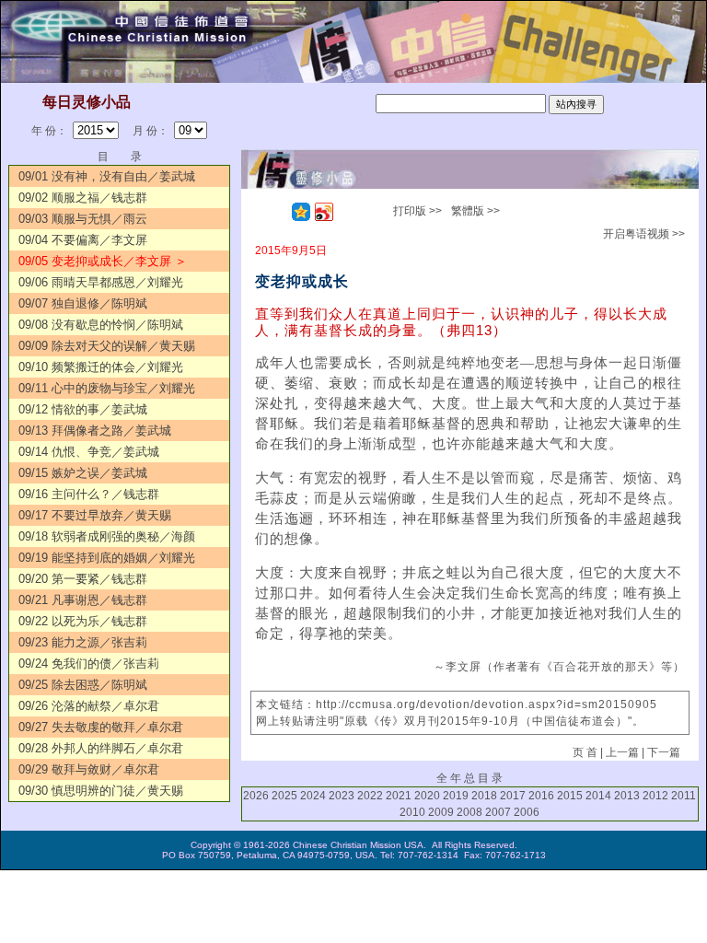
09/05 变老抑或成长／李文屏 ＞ (102, 261)
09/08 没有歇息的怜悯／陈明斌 (100, 325)
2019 (456, 795)
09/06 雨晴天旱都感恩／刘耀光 (100, 282)
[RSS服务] (278, 212)
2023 (341, 795)
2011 (683, 795)
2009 (441, 812)
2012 (655, 795)
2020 (427, 795)
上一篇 (622, 752)
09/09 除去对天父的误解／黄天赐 (106, 346)
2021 (398, 795)
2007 (498, 812)
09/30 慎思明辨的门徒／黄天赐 (100, 790)
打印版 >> (417, 210)
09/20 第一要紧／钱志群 (82, 579)
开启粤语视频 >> (644, 233)
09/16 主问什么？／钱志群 (88, 494)
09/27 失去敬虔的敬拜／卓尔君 (100, 727)
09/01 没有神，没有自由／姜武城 (106, 176)
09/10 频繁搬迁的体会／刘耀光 (100, 367)
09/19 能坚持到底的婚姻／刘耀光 (106, 558)
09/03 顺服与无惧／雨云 (82, 219)
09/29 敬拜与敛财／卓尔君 (88, 769)
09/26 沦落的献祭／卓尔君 (88, 706)
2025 (284, 795)
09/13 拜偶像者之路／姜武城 (94, 430)
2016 (541, 795)
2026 (256, 795)
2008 (469, 812)
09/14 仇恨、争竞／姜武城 (88, 452)
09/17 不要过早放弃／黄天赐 (94, 515)
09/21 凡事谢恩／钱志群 (82, 600)
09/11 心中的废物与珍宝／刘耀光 (106, 388)
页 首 (585, 752)
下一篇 (663, 752)
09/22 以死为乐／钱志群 (82, 621)
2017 (513, 795)
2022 (370, 795)
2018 (484, 795)
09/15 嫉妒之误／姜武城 (82, 473)
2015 (570, 795)
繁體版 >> (475, 210)
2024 (313, 795)
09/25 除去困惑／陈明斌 (82, 685)
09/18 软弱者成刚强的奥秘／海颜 (106, 536)
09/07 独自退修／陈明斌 (82, 303)
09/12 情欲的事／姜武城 (82, 409)
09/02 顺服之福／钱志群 (82, 197)
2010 (412, 812)
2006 (526, 812)
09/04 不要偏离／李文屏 (82, 240)
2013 (627, 795)
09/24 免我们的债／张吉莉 (88, 663)
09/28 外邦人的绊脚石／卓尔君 (100, 748)
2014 (598, 795)
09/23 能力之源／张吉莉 (82, 642)
